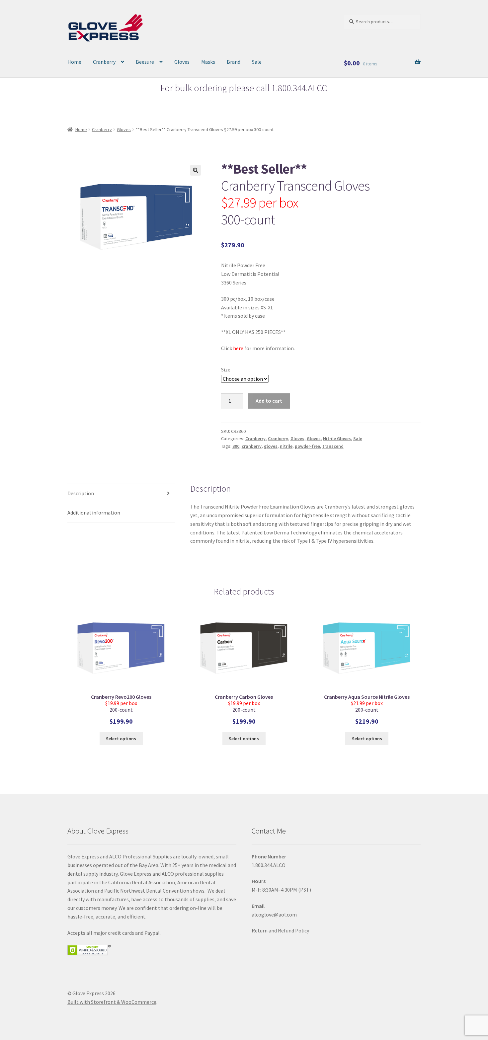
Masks (208, 61)
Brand (233, 61)
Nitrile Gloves (337, 438)
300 (235, 446)
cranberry (252, 446)
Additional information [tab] (93, 512)
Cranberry (104, 61)
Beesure (145, 61)
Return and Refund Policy (280, 930)
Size (225, 369)
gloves (271, 446)
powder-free (307, 446)
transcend (333, 446)
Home (74, 61)
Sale (257, 61)
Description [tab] (80, 493)
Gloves (182, 61)
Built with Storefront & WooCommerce (111, 1002)
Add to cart (269, 400)
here (238, 348)
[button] (195, 170)
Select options (121, 739)
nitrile (286, 446)
